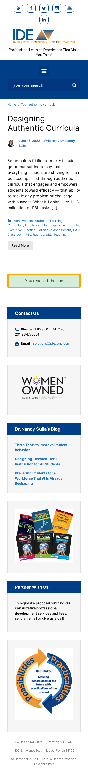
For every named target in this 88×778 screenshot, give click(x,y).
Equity (74, 225)
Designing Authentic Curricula (43, 123)
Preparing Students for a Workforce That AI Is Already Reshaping (39, 478)
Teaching (60, 234)
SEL (49, 234)
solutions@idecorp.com (51, 343)
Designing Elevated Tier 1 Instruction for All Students (37, 461)
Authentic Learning (49, 221)
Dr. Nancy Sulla (36, 225)
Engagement (58, 225)
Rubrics (38, 234)
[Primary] (44, 71)
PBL (28, 234)
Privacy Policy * (44, 764)
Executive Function (21, 230)
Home (11, 104)
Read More (20, 245)
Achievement (23, 221)
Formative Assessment (54, 230)
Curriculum (15, 225)
